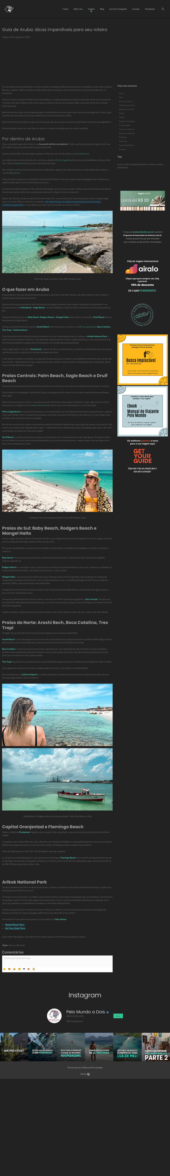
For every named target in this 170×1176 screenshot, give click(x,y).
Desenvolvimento (127, 133)
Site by (83, 1074)
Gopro (122, 117)
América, (145, 164)
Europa (122, 149)
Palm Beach (122, 167)
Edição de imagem (127, 121)
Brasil (121, 113)
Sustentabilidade (126, 145)
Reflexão (123, 137)
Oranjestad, (135, 164)
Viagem (5, 37)
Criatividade (124, 125)
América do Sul (125, 101)
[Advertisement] (85, 61)
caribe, (127, 164)
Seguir (118, 1016)
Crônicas (123, 141)
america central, (156, 164)
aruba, (120, 164)
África (121, 93)
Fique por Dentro (127, 129)
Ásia (121, 97)
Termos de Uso (74, 1067)
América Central (126, 109)
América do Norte (127, 105)
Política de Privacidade (92, 1067)
